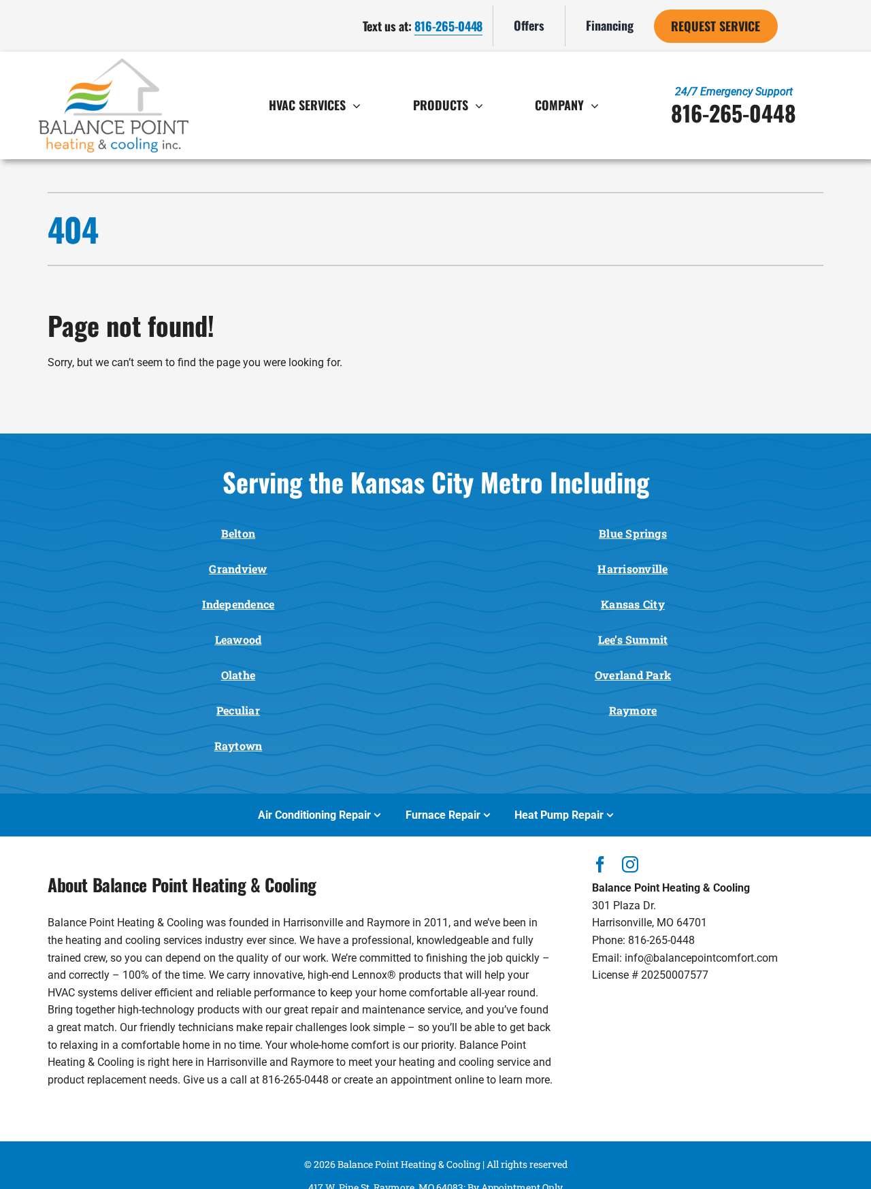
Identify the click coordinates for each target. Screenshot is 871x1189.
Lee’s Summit (633, 639)
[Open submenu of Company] (598, 105)
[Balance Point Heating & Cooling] (113, 63)
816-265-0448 (448, 26)
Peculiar (238, 710)
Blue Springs (633, 533)
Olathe (238, 675)
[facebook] (600, 864)
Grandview (238, 568)
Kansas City (633, 604)
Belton (238, 533)
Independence (238, 604)
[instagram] (630, 864)
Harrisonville (632, 568)
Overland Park (633, 675)
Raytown (238, 745)
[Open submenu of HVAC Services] (359, 105)
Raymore (633, 710)
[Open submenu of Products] (482, 105)
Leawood (238, 639)
